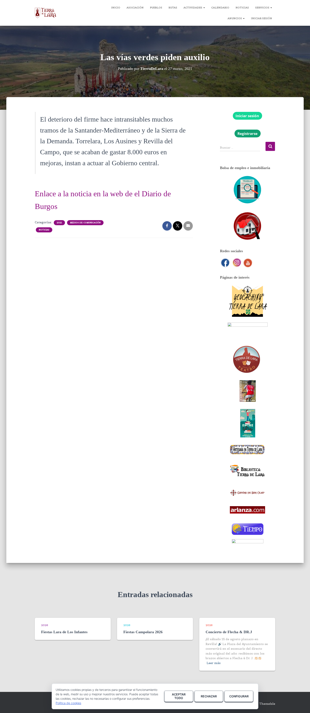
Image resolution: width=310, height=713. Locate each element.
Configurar (239, 696)
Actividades (193, 7)
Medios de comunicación (85, 222)
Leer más (214, 663)
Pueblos (156, 7)
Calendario (220, 7)
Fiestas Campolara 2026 (143, 632)
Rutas (172, 7)
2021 (59, 222)
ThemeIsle (267, 704)
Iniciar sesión (261, 18)
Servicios (262, 7)
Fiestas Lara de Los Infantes (64, 632)
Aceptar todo (179, 696)
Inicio (115, 7)
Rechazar (209, 696)
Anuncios (235, 18)
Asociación (135, 7)
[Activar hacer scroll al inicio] (301, 704)
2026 (44, 625)
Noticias (242, 7)
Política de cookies (68, 703)
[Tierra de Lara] (45, 13)
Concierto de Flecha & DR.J (229, 632)
